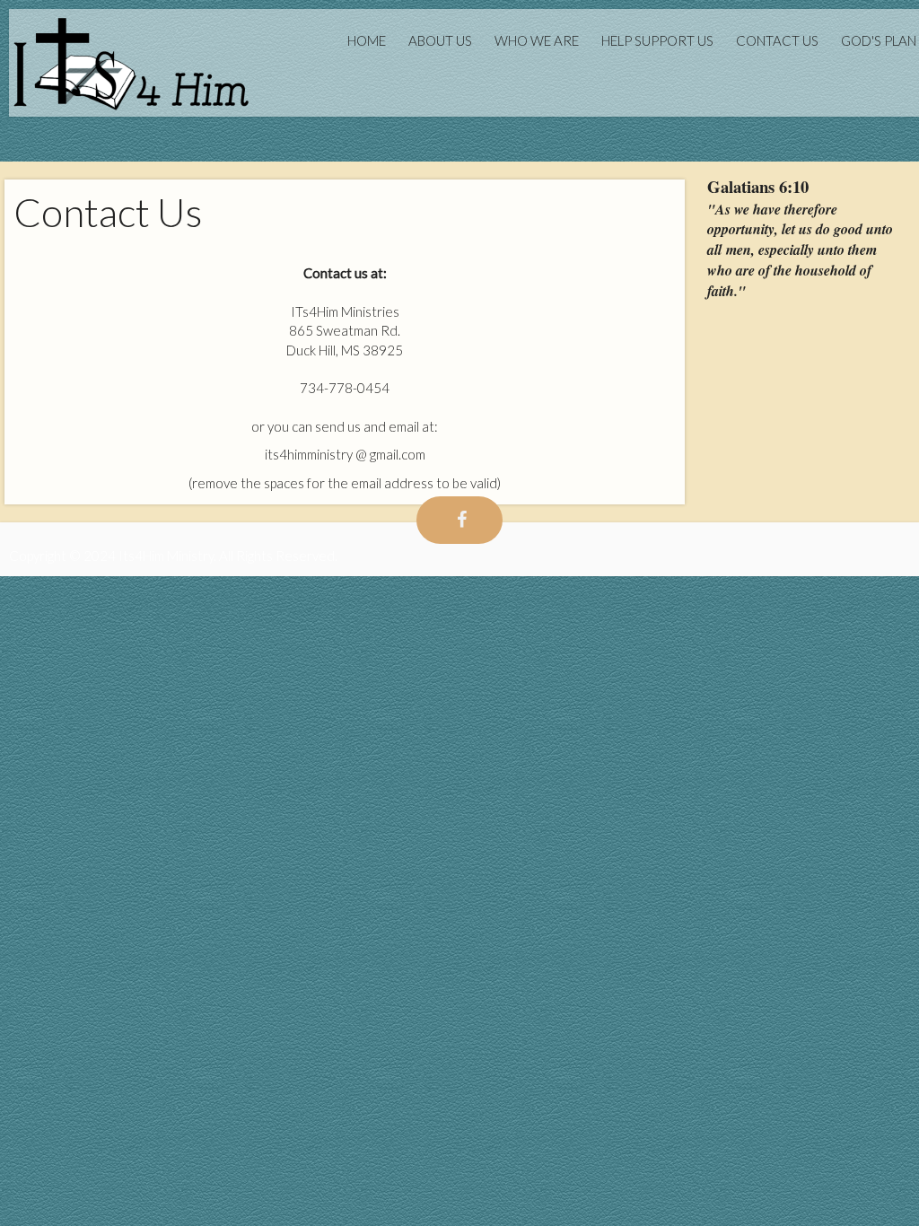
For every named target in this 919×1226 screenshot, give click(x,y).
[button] (804, 187)
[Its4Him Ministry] (131, 64)
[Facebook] (459, 520)
